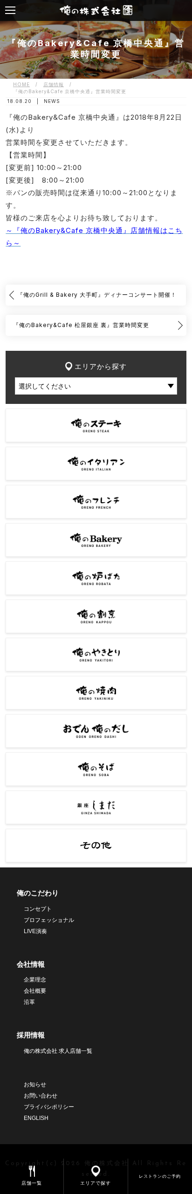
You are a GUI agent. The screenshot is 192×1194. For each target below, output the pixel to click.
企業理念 (35, 979)
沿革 (29, 1002)
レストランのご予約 (160, 1176)
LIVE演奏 (35, 931)
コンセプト (38, 909)
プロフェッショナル (49, 920)
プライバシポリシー (49, 1107)
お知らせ (35, 1084)
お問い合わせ (40, 1095)
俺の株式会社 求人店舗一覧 (58, 1051)
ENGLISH (36, 1118)
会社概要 (35, 991)
